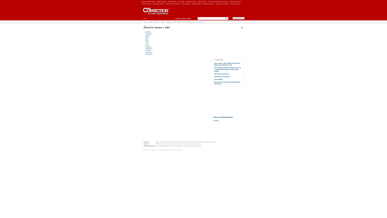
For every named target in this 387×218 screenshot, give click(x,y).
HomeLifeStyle (193, 142)
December (149, 54)
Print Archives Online (189, 22)
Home (146, 22)
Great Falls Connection (235, 1)
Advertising (162, 144)
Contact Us (200, 22)
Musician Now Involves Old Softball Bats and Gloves (227, 83)
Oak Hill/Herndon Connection (173, 4)
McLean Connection (146, 4)
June (147, 42)
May (147, 40)
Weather (169, 22)
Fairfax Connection (202, 1)
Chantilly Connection (191, 1)
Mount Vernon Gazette (158, 4)
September (149, 48)
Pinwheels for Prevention (222, 77)
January (148, 32)
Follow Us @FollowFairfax (223, 117)
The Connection (156, 12)
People (214, 142)
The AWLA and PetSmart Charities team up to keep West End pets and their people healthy (227, 69)
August (148, 46)
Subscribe (242, 27)
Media (179, 22)
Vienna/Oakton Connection (222, 4)
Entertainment (184, 142)
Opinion (166, 142)
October (148, 50)
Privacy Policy (185, 144)
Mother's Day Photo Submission (192, 146)
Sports (163, 22)
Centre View (181, 1)
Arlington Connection (161, 1)
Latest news (219, 60)
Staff (157, 144)
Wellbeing (201, 142)
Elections (157, 22)
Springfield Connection (208, 4)
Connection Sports (234, 4)
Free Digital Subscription (162, 146)
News (151, 22)
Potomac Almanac (185, 4)
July (147, 44)
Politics (171, 142)
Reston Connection (196, 4)
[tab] (228, 59)
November (149, 52)
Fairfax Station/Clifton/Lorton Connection (218, 1)
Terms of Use (176, 144)
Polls (174, 22)
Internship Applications (176, 146)
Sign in (145, 18)
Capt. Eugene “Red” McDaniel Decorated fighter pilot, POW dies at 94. (227, 64)
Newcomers (208, 142)
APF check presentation (221, 74)
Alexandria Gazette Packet (148, 1)
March (148, 36)
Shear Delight (218, 79)
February (148, 34)
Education (177, 142)
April (147, 38)
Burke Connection (172, 1)
